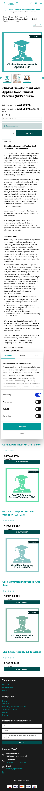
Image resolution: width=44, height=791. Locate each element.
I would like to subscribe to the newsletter (23, 735)
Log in (4, 690)
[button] (34, 25)
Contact (5, 712)
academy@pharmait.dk (14, 769)
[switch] (38, 402)
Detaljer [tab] (22, 355)
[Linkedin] (3, 773)
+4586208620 (22, 762)
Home (4, 701)
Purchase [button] (29, 133)
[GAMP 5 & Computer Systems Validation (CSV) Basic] (22, 488)
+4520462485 (11, 762)
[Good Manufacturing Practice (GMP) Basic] (22, 558)
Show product (22, 462)
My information (8, 687)
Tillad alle (22, 426)
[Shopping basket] (36, 3)
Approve (22, 743)
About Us (5, 704)
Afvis (22, 434)
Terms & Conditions (9, 709)
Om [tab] (36, 355)
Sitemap (5, 715)
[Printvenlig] (40, 25)
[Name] (22, 726)
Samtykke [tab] (8, 355)
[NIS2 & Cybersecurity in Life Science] (22, 628)
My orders (6, 684)
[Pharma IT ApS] (10, 3)
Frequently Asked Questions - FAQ (14, 706)
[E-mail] (22, 730)
